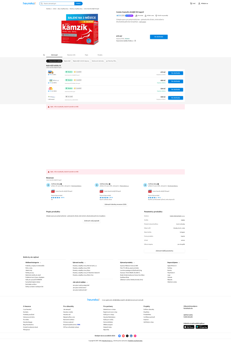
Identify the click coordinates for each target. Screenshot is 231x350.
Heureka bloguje (27, 322)
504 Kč (163, 89)
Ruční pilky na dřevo (31, 284)
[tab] (54, 55)
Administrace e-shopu (109, 309)
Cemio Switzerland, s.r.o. (177, 216)
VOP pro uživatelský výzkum (71, 327)
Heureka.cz (49, 9)
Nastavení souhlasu (68, 320)
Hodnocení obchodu (98, 61)
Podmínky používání (28, 315)
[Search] (44, 55)
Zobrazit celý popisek (91, 221)
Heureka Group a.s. (107, 341)
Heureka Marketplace (109, 317)
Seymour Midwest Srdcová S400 (129, 266)
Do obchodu (175, 73)
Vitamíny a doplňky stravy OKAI (81, 268)
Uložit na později (163, 15)
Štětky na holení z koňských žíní (34, 287)
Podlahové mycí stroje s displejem (34, 277)
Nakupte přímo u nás (69, 317)
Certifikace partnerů (149, 317)
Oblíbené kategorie (32, 262)
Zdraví (54, 9)
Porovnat (140, 15)
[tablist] (102, 55)
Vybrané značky (78, 262)
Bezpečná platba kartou (70, 325)
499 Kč (163, 80)
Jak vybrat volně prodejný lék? (81, 285)
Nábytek (169, 280)
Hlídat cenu (150, 15)
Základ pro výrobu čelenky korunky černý (131, 280)
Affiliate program (108, 325)
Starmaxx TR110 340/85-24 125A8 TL (130, 273)
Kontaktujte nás (188, 308)
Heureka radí (66, 315)
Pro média (26, 320)
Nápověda (106, 330)
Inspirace (146, 320)
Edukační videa (107, 327)
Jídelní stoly (28, 270)
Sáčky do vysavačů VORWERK (33, 280)
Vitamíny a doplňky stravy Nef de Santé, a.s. (85, 266)
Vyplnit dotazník (188, 317)
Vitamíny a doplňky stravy (76, 9)
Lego (168, 275)
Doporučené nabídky (55, 61)
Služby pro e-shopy (108, 315)
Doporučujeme (172, 262)
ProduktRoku (147, 315)
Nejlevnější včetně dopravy (81, 61)
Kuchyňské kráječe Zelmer (32, 282)
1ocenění (78, 72)
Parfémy (169, 268)
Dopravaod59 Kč (161, 74)
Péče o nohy (28, 268)
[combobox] (57, 3)
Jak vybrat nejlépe (79, 282)
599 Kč (163, 97)
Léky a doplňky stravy (63, 9)
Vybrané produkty (126, 262)
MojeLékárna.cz (124, 186)
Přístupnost (26, 330)
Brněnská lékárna (76, 186)
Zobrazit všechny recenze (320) (116, 204)
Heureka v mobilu (68, 312)
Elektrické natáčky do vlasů (33, 275)
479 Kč (163, 72)
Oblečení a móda (172, 282)
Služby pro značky (108, 320)
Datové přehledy (108, 322)
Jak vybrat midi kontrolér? (80, 290)
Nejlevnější (67, 61)
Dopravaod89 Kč (161, 99)
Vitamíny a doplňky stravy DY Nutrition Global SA (86, 273)
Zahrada (169, 277)
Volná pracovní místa (29, 317)
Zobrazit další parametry (164, 251)
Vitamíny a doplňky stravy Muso (81, 270)
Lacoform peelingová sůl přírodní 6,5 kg (131, 270)
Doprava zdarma (161, 83)
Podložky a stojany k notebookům (34, 266)
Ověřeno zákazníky (148, 309)
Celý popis (142, 22)
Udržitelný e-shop (148, 322)
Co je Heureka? (27, 309)
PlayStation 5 (171, 273)
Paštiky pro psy (29, 273)
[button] (54, 55)
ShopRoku (146, 312)
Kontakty (25, 312)
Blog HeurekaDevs (28, 325)
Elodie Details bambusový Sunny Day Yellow (132, 275)
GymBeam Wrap (124, 277)
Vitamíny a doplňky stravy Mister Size (83, 275)
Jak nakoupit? (67, 309)
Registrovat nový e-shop (110, 312)
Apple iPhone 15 (171, 266)
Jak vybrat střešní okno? (79, 288)
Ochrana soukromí (68, 322)
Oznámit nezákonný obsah (30, 327)
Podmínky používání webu (135, 341)
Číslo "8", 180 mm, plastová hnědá (129, 268)
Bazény (169, 270)
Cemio (183, 220)
